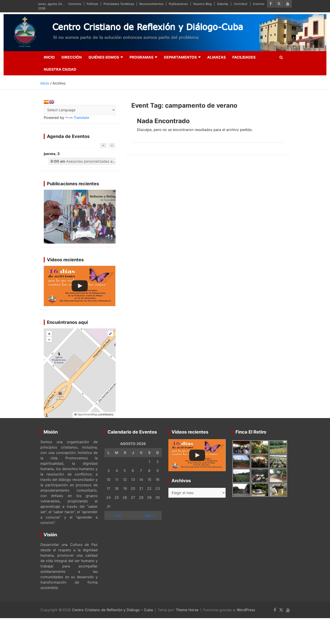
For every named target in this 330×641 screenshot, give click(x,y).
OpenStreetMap (87, 414)
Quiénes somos (103, 57)
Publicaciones (178, 4)
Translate (81, 117)
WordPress (246, 610)
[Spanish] (46, 102)
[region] (80, 217)
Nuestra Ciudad (60, 69)
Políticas (92, 4)
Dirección (72, 57)
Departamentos (180, 57)
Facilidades (243, 57)
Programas (141, 57)
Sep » (149, 515)
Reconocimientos (151, 4)
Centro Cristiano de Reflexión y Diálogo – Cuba (112, 610)
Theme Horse (187, 610)
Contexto (74, 4)
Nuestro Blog (202, 4)
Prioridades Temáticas (118, 4)
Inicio (49, 57)
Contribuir (241, 4)
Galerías (222, 4)
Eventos (258, 4)
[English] (51, 102)
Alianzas (216, 57)
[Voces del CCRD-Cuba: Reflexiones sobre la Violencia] (80, 286)
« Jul (117, 515)
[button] (80, 217)
